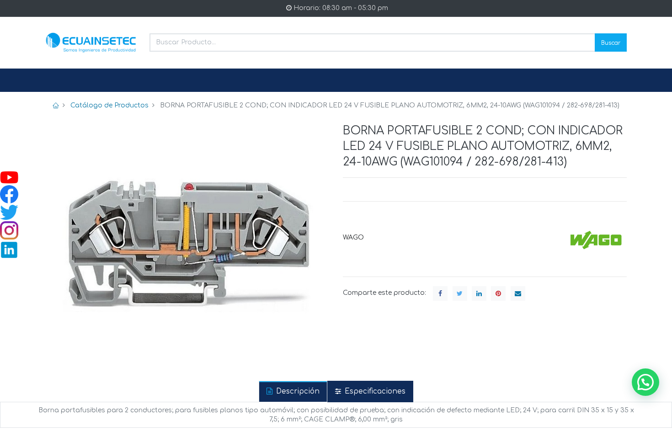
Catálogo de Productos (109, 105)
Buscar (610, 42)
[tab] (293, 391)
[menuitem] (67, 80)
